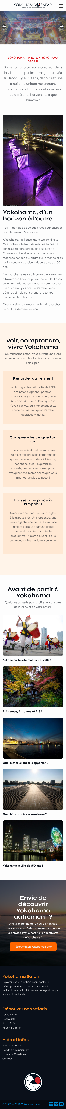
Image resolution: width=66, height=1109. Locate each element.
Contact (7, 1058)
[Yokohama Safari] (33, 5)
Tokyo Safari (9, 1014)
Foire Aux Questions (14, 1054)
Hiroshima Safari (11, 1027)
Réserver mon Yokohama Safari (33, 946)
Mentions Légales (12, 1045)
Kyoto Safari (9, 1023)
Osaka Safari (9, 1018)
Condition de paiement (15, 1049)
